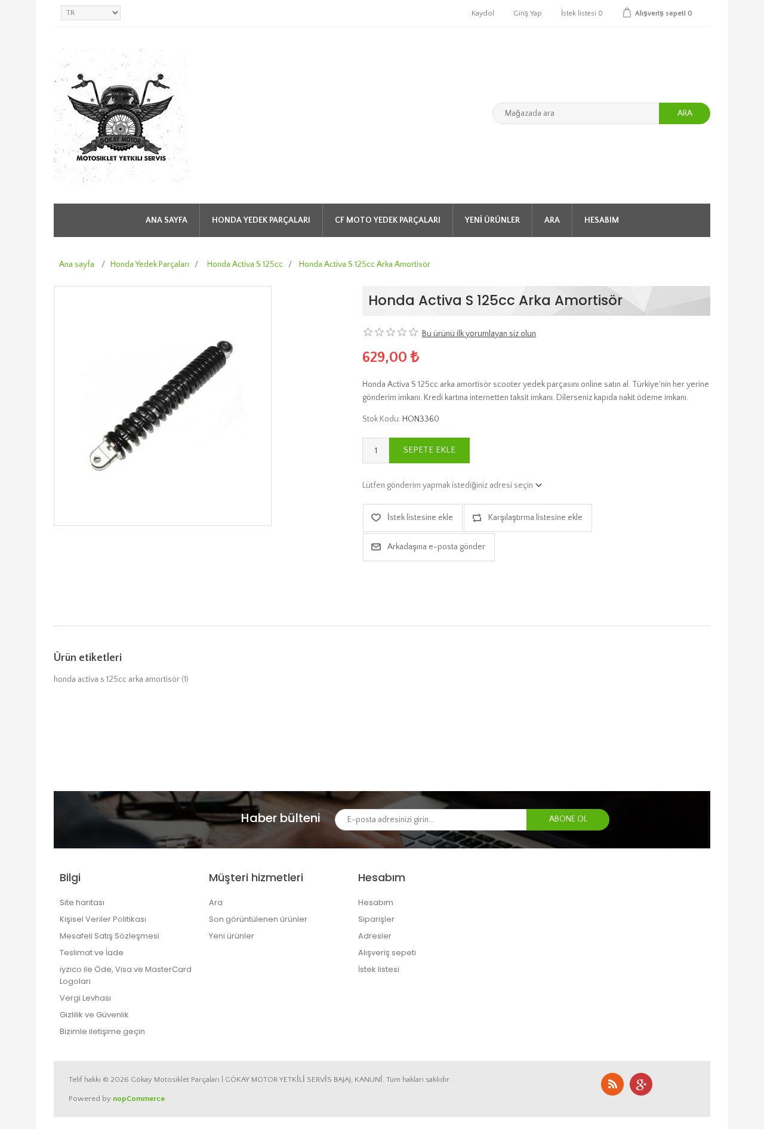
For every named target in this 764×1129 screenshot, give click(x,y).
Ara (684, 113)
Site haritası (82, 902)
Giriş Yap (527, 13)
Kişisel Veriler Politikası (103, 919)
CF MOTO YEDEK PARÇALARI (387, 220)
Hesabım (601, 220)
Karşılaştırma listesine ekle (535, 517)
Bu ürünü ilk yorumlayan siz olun (479, 334)
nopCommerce (139, 1098)
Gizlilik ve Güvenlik (94, 1014)
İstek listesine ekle (420, 517)
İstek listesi (378, 969)
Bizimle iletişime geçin (102, 1031)
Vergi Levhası (85, 998)
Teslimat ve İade (92, 952)
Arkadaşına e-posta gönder (436, 547)
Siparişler (376, 919)
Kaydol (483, 13)
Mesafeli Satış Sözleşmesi (109, 936)
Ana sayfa (166, 220)
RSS (612, 1084)
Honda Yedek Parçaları (261, 220)
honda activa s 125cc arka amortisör (117, 679)
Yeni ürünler (492, 220)
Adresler (375, 936)
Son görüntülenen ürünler (258, 919)
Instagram (641, 1084)
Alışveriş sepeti (387, 952)
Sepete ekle (429, 450)
